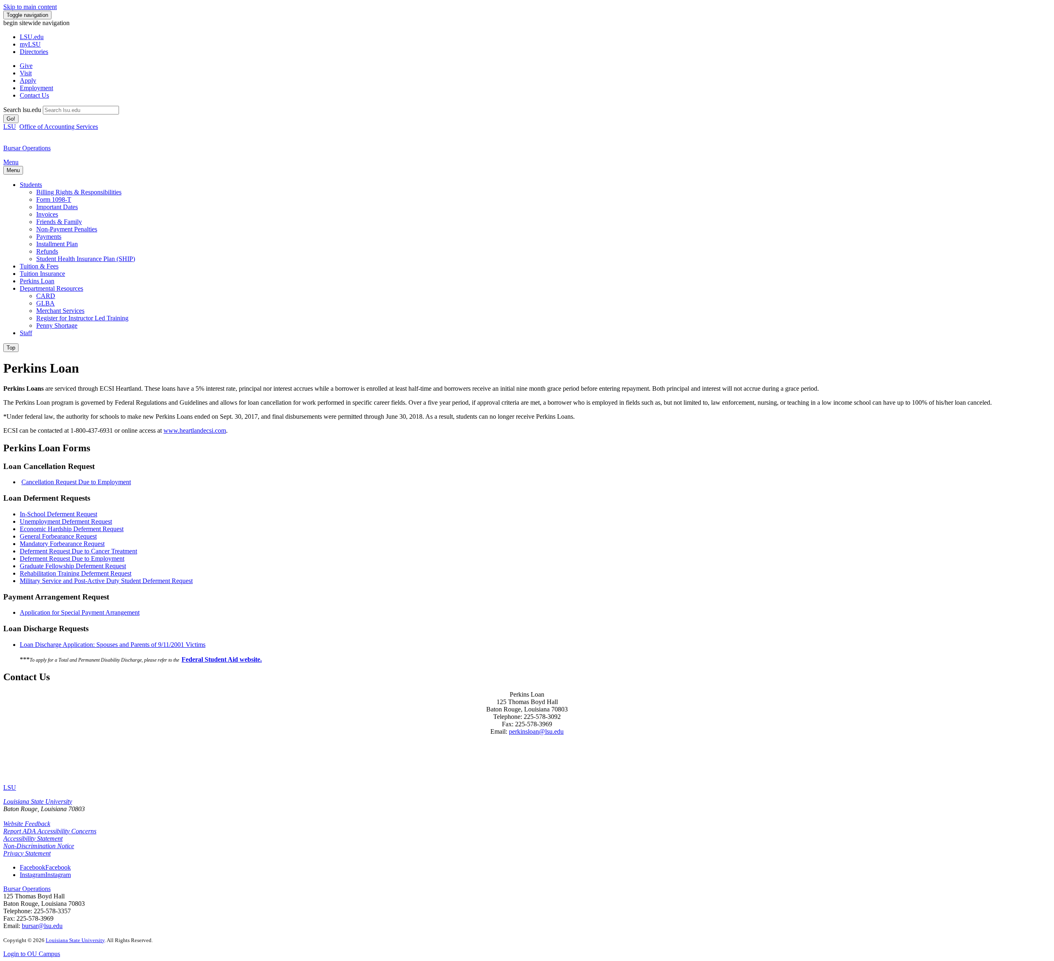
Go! (11, 119)
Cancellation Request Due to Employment (76, 481)
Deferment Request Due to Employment (72, 558)
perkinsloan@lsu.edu (536, 731)
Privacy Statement (27, 853)
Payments (48, 236)
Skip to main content (30, 6)
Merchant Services (60, 310)
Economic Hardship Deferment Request (72, 528)
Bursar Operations (27, 888)
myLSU (30, 44)
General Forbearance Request (58, 536)
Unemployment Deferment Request (66, 521)
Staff (26, 332)
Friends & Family (59, 221)
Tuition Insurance (42, 273)
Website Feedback (26, 823)
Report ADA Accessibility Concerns (49, 831)
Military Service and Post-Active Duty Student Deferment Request (106, 580)
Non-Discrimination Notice (38, 845)
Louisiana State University (37, 801)
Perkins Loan (37, 281)
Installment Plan (57, 243)
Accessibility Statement (33, 838)
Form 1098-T (53, 199)
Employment (36, 87)
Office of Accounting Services (58, 126)
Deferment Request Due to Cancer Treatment (78, 551)
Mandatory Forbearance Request (62, 543)
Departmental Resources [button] (51, 288)
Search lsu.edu (22, 109)
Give (26, 65)
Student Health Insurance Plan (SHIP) (85, 258)
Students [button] (31, 184)
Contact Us (34, 95)
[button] (45, 867)
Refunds (47, 251)
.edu (32, 36)
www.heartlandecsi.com (194, 430)
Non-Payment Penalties (66, 229)
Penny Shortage (56, 325)
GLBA (45, 303)
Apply (28, 80)
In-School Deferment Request (58, 514)
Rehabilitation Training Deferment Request (75, 573)
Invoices (47, 214)
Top (11, 348)
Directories (34, 51)
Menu (11, 162)
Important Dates (57, 206)
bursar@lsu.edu (42, 925)
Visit (26, 73)
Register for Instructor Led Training (82, 318)
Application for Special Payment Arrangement (80, 612)
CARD (45, 295)
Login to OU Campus (31, 953)
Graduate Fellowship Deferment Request (73, 565)
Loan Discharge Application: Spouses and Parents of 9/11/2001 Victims (112, 644)
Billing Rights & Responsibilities (78, 192)
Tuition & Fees (39, 266)
